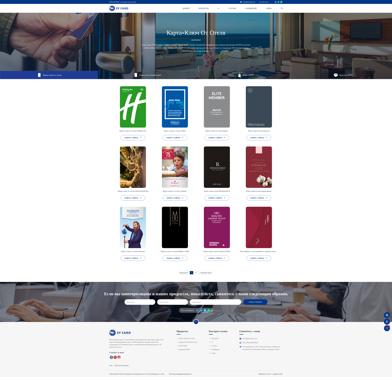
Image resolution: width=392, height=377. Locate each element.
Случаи (232, 8)
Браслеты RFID (184, 349)
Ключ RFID (183, 346)
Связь (269, 8)
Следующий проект (206, 273)
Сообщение (251, 8)
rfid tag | (125, 365)
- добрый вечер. (277, 374)
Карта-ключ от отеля (187, 338)
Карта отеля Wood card (188, 342)
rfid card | (118, 365)
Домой (186, 8)
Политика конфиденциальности (180, 374)
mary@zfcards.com (249, 2)
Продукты (204, 8)
